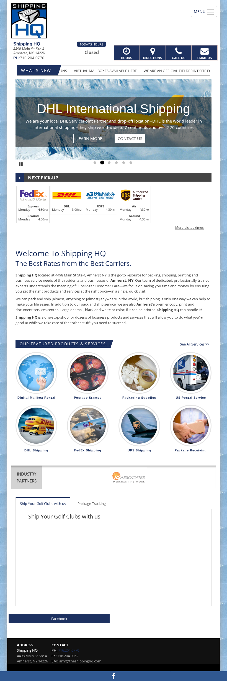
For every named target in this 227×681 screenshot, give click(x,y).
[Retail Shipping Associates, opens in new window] (128, 477)
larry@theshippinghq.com (79, 661)
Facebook (59, 618)
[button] (113, 207)
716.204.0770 (68, 650)
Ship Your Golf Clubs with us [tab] (43, 503)
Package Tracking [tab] (92, 503)
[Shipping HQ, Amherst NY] (113, 21)
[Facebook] (113, 676)
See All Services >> (194, 344)
